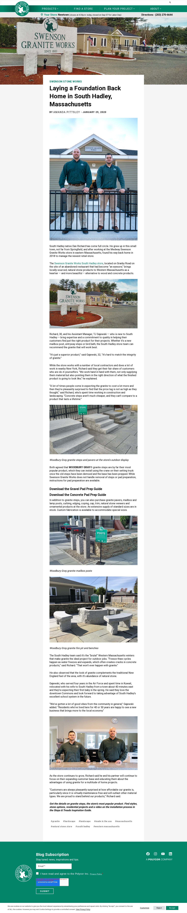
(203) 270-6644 (163, 14)
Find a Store (83, 8)
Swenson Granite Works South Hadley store (78, 263)
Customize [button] (144, 908)
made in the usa (103, 821)
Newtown (63, 14)
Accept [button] (172, 908)
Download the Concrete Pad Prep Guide (77, 495)
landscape (85, 821)
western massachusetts (107, 826)
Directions (147, 14)
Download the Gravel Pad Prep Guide (75, 489)
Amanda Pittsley (66, 112)
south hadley (83, 826)
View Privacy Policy (83, 909)
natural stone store (61, 826)
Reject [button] (159, 908)
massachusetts (123, 821)
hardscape (69, 821)
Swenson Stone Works (65, 81)
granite (55, 821)
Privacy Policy (96, 874)
